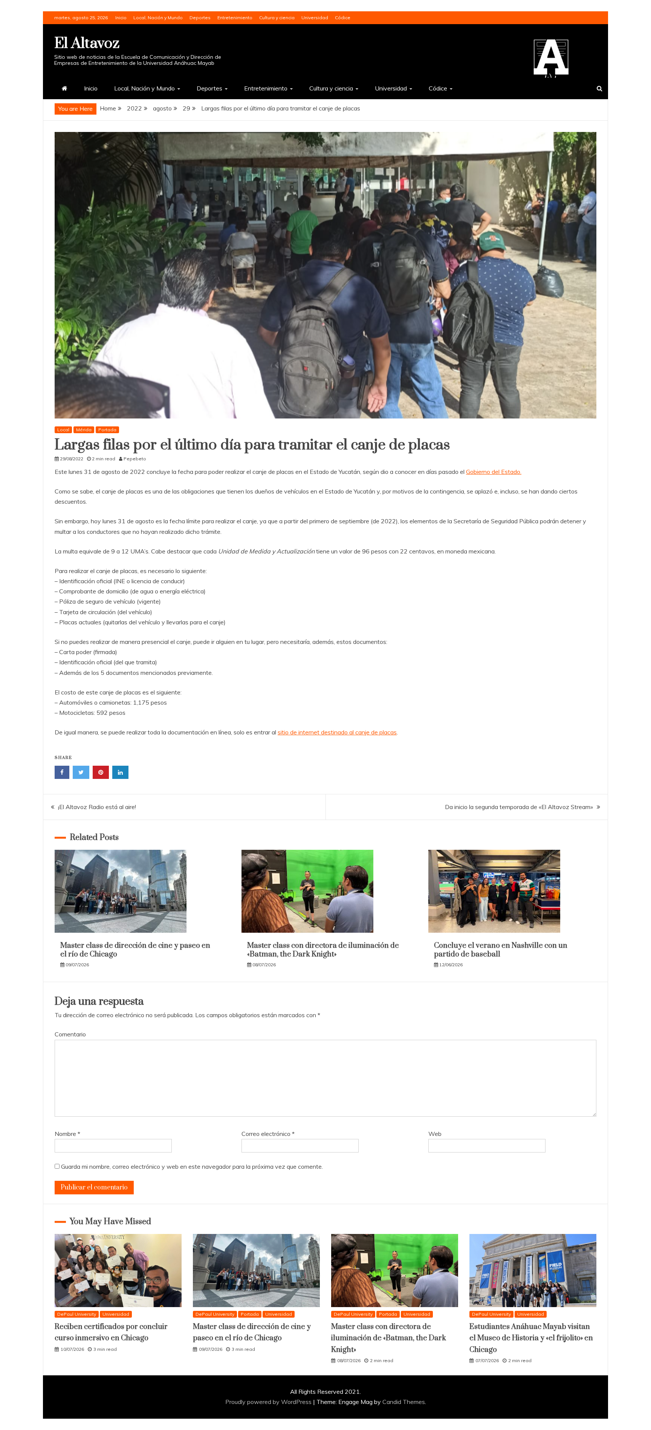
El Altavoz (86, 43)
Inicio (121, 17)
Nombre (67, 1133)
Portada (107, 429)
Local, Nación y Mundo (158, 17)
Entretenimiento (234, 17)
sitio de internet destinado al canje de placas (337, 732)
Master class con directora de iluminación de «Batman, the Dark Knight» (323, 950)
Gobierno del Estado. (493, 471)
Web (435, 1133)
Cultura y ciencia (277, 17)
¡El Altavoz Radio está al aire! (97, 807)
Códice (342, 17)
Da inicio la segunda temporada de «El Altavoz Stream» (519, 807)
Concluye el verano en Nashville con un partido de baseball (500, 950)
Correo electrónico (268, 1133)
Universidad (314, 17)
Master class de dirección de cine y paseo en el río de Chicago (135, 950)
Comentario (70, 1034)
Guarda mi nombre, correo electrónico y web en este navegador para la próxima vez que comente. (192, 1166)
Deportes (200, 17)
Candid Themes (403, 1401)
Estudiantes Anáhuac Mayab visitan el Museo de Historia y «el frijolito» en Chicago (531, 1338)
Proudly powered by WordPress (269, 1401)
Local (63, 429)
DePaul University (76, 1314)
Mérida (84, 429)
